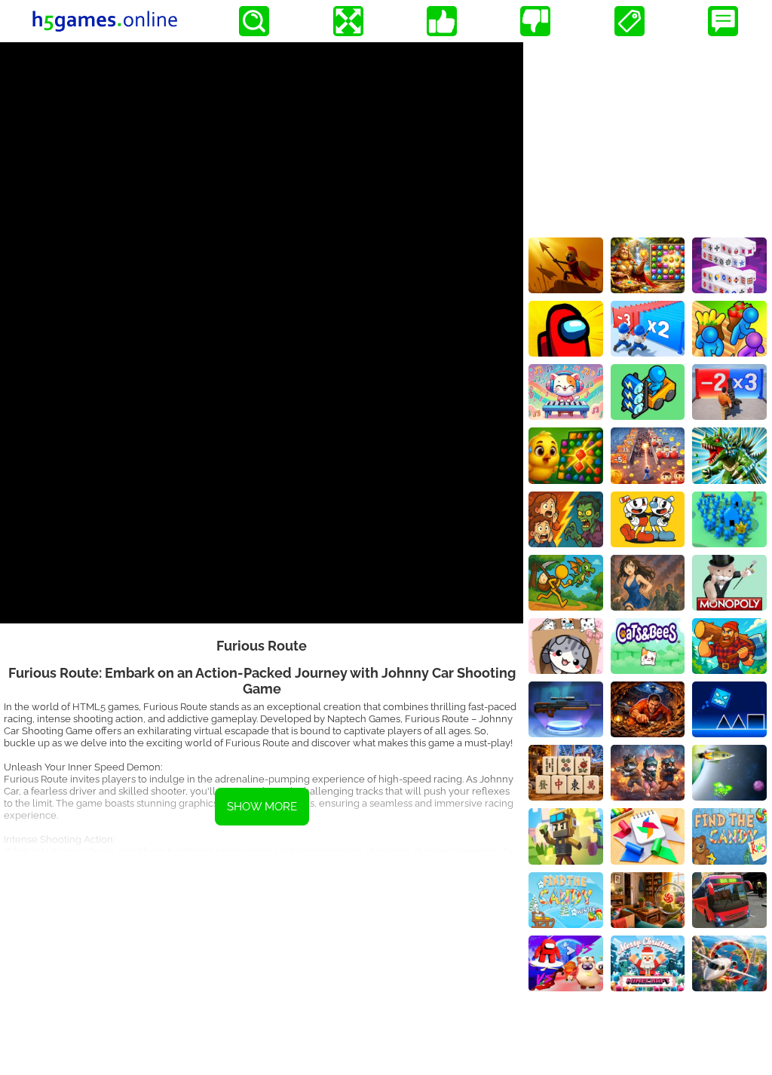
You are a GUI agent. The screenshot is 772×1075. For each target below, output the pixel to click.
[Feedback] (723, 21)
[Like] (442, 21)
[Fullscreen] (348, 21)
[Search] (254, 21)
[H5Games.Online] (104, 21)
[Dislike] (535, 21)
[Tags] (629, 21)
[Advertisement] (261, 958)
